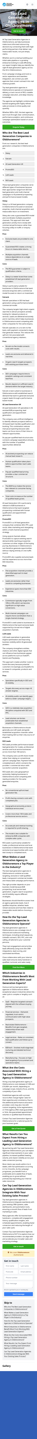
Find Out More (18, 967)
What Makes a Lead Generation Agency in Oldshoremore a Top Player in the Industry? (16, 1315)
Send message (18, 1294)
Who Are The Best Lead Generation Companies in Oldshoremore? (17, 1308)
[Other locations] (27, 4)
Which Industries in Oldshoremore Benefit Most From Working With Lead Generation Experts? (17, 1329)
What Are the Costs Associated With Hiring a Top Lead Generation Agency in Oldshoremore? (18, 1337)
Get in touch (18, 31)
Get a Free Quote (18, 1128)
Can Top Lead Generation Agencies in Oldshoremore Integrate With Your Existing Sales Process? (17, 1353)
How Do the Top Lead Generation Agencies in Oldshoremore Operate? (18, 1322)
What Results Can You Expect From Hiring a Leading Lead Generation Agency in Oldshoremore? (17, 1345)
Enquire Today (18, 127)
